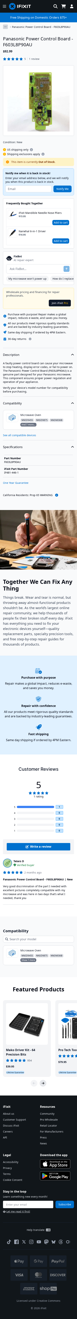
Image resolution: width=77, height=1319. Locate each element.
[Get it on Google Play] (55, 1175)
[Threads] (60, 1242)
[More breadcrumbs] (5, 27)
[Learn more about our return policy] (30, 339)
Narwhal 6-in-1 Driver (32, 231)
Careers (8, 1131)
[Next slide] (43, 1083)
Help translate (35, 1230)
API (5, 1137)
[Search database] (55, 6)
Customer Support (14, 1119)
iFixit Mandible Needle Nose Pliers (40, 213)
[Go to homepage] (21, 6)
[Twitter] (24, 1242)
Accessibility (10, 1162)
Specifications (13, 447)
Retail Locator (48, 1125)
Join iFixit (60, 303)
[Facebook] (16, 1242)
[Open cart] (63, 6)
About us (8, 1113)
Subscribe (64, 1204)
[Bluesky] (54, 1242)
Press (43, 1137)
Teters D (18, 861)
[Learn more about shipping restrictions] (31, 149)
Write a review (40, 847)
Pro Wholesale (49, 1119)
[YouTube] (39, 1242)
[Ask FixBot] (67, 269)
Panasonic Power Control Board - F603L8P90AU (41, 27)
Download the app (53, 1155)
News (43, 1143)
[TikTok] (9, 1242)
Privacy (7, 1168)
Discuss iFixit (11, 1125)
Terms (7, 1174)
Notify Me (62, 189)
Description (11, 355)
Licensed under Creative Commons (38, 1300)
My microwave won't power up (27, 278)
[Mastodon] (46, 1242)
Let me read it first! (18, 1211)
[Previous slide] (34, 1083)
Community (47, 1113)
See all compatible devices (19, 435)
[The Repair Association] (68, 1242)
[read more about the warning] (56, 495)
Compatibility (12, 403)
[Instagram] (31, 1242)
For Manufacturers (51, 1131)
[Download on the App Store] (55, 1163)
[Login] (72, 6)
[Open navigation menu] (4, 6)
